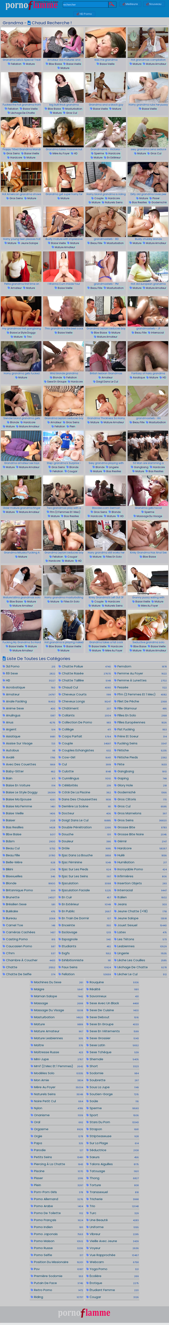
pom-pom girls (58, 1192)
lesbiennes (142, 946)
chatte (30, 967)
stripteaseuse (114, 1136)
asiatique (138, 377)
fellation (15, 64)
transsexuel (114, 1192)
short (114, 1066)
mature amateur (155, 64)
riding (58, 1297)
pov (58, 1269)
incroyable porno (142, 869)
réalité (114, 989)
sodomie (114, 1073)
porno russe (58, 1248)
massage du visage (149, 516)
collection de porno (86, 722)
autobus (30, 750)
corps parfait (86, 736)
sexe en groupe (56, 381)
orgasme (58, 1129)
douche (86, 834)
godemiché (159, 202)
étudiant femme (114, 1290)
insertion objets (142, 883)
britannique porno (30, 890)
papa (58, 1143)
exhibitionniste (86, 960)
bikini (30, 869)
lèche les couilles (142, 960)
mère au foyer (60, 153)
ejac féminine (86, 862)
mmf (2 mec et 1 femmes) (58, 1066)
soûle (114, 1101)
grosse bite (142, 827)
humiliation (142, 862)
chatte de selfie (30, 974)
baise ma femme (30, 806)
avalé (30, 757)
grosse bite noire (142, 834)
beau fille (96, 243)
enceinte (86, 925)
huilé (142, 855)
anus (30, 722)
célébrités (86, 785)
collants (86, 715)
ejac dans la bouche (86, 855)
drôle (86, 848)
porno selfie (58, 1255)
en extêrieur (113, 157)
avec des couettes (30, 764)
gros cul (71, 113)
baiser (30, 820)
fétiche (142, 750)
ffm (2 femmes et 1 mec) (64, 512)
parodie (58, 1150)
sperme (99, 153)
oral (58, 1122)
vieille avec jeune (114, 1241)
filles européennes (142, 722)
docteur (86, 813)
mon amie (58, 1080)
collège (86, 729)
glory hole (142, 785)
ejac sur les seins (86, 876)
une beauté (114, 1220)
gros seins (13, 153)
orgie (58, 1136)
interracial (157, 332)
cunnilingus (86, 778)
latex (142, 932)
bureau (30, 918)
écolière (114, 1276)
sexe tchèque (114, 1052)
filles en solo (113, 556)
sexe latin (114, 1045)
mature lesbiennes (58, 1038)
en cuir (86, 897)
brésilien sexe (30, 904)
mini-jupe (58, 1059)
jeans (142, 904)
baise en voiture (30, 785)
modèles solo (58, 1073)
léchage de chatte (22, 113)
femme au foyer (142, 673)
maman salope (58, 996)
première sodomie (58, 1276)
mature (30, 64)
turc (114, 1213)
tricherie (114, 1199)
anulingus (30, 715)
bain (30, 778)
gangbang (140, 467)
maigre (58, 989)
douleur (86, 841)
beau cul (30, 848)
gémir (142, 841)
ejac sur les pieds (86, 869)
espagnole (86, 939)
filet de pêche (142, 701)
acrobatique (30, 687)
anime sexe (30, 708)
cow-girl (86, 757)
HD (75, 153)
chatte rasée (86, 673)
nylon (58, 1108)
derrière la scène (86, 806)
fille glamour (142, 708)
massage (58, 1003)
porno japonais (58, 1234)
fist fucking (142, 729)
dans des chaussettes (86, 799)
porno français (58, 1220)
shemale (114, 1059)
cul (86, 764)
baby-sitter (30, 771)
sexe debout (114, 1017)
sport (114, 1115)
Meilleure (132, 4)
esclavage (86, 932)
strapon (114, 1129)
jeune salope (29, 243)
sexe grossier (114, 1038)
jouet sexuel (142, 925)
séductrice (114, 1150)
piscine (58, 1171)
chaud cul (86, 687)
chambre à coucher (30, 960)
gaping (142, 778)
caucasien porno (30, 946)
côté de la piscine (86, 792)
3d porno (30, 666)
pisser (156, 198)
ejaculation (86, 883)
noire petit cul (58, 1101)
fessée (142, 687)
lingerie (113, 467)
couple (98, 198)
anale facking (30, 701)
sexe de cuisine (114, 1010)
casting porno (30, 939)
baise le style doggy (22, 332)
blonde (57, 377)
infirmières (142, 876)
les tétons (142, 939)
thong (114, 1178)
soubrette (114, 1080)
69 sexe (30, 673)
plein (72, 426)
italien (142, 897)
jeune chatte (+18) (142, 911)
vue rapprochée (114, 1255)
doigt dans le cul (107, 381)
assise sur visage (30, 743)
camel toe (30, 925)
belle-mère (30, 862)
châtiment (86, 708)
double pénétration (86, 827)
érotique (114, 1283)
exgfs (86, 953)
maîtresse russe (58, 1052)
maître (58, 1045)
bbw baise (55, 64)
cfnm (30, 953)
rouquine (114, 982)
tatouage (114, 1171)
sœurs (114, 1157)
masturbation (73, 108)
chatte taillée (86, 680)
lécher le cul (142, 974)
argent (30, 729)
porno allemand (58, 1199)
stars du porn (114, 1122)
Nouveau (155, 4)
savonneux (114, 996)
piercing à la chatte (58, 1164)
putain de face (58, 1283)
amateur (16, 288)
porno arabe (58, 1206)
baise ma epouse (30, 799)
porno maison (58, 1241)
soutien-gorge (114, 1094)
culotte (86, 771)
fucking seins (142, 743)
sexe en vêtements (114, 1031)
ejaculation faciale (86, 890)
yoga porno (114, 1269)
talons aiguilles (114, 1164)
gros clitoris (142, 799)
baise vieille (73, 64)
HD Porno (86, 14)
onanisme (58, 1115)
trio (29, 336)
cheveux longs (86, 701)
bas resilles (139, 202)
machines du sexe (58, 982)
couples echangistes (86, 750)
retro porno (58, 1290)
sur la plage (114, 1143)
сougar (72, 471)
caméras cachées (30, 932)
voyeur (114, 1248)
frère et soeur (142, 736)
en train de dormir (86, 918)
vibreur (114, 1234)
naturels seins (113, 202)
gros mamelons (142, 813)
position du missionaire (58, 1262)
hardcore (16, 157)
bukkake (30, 911)
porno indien (58, 1227)
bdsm (30, 841)
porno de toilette (58, 1213)
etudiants (86, 946)
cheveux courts (86, 694)
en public (86, 911)
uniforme (114, 1227)
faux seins (86, 967)
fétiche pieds (142, 757)
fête (142, 764)
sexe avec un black (114, 1003)
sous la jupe (114, 1087)
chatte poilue (86, 666)
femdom (142, 666)
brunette (30, 897)
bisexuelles (30, 876)
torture (114, 1185)
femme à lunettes (142, 680)
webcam (114, 1262)
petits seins (58, 1157)
